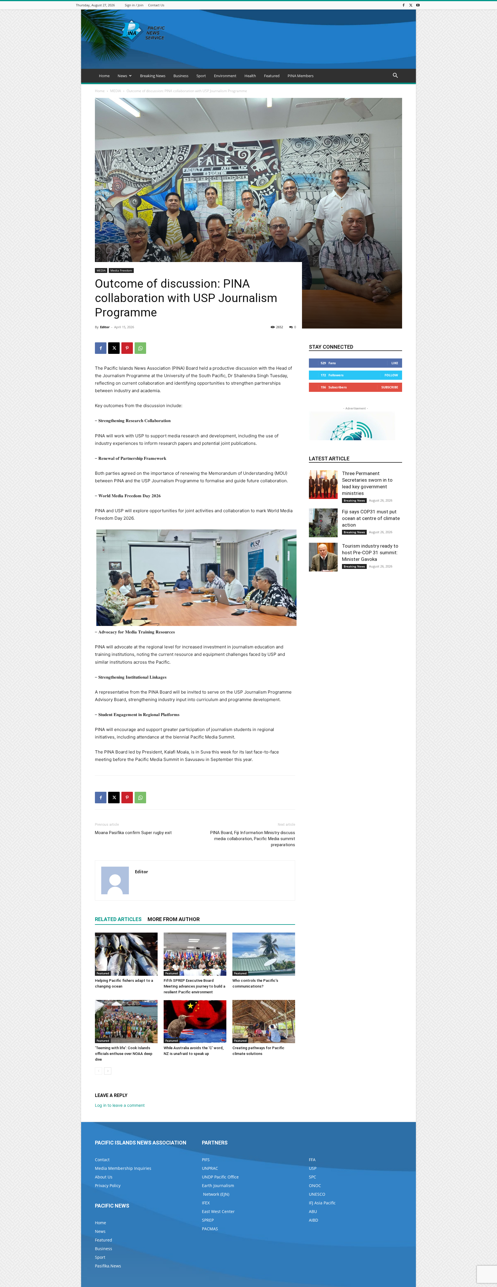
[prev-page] (98, 1071)
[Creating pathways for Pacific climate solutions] (263, 1021)
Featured (272, 75)
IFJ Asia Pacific (322, 1203)
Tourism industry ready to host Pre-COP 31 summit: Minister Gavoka (370, 552)
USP (312, 1168)
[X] (411, 5)
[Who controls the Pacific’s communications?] (263, 954)
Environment (225, 75)
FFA (312, 1159)
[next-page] (107, 1071)
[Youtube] (418, 5)
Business (180, 75)
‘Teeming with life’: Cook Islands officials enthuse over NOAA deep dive (123, 1054)
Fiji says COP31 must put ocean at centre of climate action (371, 518)
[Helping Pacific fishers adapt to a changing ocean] (126, 954)
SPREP (208, 1220)
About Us (103, 1177)
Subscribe (389, 387)
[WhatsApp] (140, 348)
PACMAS (210, 1228)
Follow (391, 375)
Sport (201, 75)
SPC (312, 1177)
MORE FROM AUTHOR (174, 919)
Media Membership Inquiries (123, 1168)
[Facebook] (403, 5)
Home (104, 75)
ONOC (315, 1185)
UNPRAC (210, 1168)
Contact (102, 1159)
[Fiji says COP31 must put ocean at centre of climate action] (323, 522)
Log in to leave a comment (120, 1105)
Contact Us (156, 5)
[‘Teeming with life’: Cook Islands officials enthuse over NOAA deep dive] (126, 1021)
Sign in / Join (134, 5)
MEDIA (115, 90)
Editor (105, 327)
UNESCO (317, 1194)
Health (250, 75)
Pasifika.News (108, 1266)
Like (394, 363)
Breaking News (152, 75)
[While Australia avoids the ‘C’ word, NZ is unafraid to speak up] (195, 1021)
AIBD (313, 1220)
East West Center (218, 1211)
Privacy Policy (108, 1185)
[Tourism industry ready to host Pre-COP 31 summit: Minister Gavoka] (323, 557)
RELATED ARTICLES (118, 919)
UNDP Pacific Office (220, 1177)
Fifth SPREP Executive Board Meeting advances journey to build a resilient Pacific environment (194, 986)
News (122, 75)
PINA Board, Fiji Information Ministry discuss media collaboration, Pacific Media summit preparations (252, 838)
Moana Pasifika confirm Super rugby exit (133, 832)
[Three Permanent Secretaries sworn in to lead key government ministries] (323, 484)
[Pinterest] (127, 348)
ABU (313, 1211)
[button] (395, 76)
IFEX (206, 1203)
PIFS (206, 1159)
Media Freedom (121, 270)
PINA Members (301, 75)
